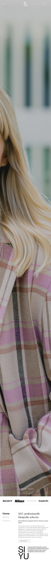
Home (6, 513)
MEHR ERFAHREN (23, 540)
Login (35, 3)
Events (6, 520)
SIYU (44, 3)
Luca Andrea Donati (47, 490)
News (6, 517)
